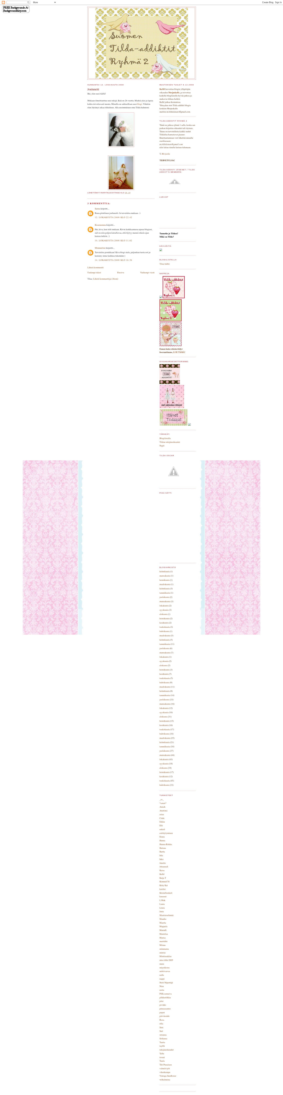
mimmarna (164, 948)
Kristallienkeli (166, 892)
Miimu (163, 945)
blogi (139, 103)
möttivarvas (165, 971)
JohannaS (164, 866)
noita (162, 989)
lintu (162, 911)
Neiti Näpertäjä (166, 982)
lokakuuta (164, 605)
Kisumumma (100, 224)
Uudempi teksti (94, 272)
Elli (161, 825)
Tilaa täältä (165, 263)
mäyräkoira (165, 967)
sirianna (163, 1034)
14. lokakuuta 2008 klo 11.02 (113, 240)
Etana (162, 836)
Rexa (162, 1019)
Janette (163, 862)
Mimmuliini (100, 247)
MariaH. (163, 930)
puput (162, 1012)
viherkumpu (165, 1072)
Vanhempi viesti (147, 272)
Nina (162, 986)
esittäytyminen (166, 833)
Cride (162, 818)
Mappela (163, 926)
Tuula (162, 1060)
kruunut (163, 896)
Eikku (162, 821)
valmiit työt (165, 1068)
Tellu (162, 1053)
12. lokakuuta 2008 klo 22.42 (113, 217)
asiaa (162, 814)
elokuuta (163, 614)
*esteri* (163, 803)
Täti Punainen (166, 1064)
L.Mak (162, 900)
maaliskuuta (165, 584)
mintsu (163, 952)
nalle (162, 974)
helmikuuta (165, 571)
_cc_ (162, 799)
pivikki (163, 1004)
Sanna (97, 208)
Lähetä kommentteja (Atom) (105, 278)
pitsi (161, 1001)
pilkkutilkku (165, 997)
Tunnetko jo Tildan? (169, 233)
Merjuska (166, 153)
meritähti (164, 941)
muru (162, 963)
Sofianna (163, 1038)
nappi (162, 978)
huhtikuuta (164, 631)
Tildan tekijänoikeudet (170, 441)
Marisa (163, 937)
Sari (161, 1030)
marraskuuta (165, 575)
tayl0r (162, 1045)
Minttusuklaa (165, 956)
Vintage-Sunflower (168, 1075)
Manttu (163, 922)
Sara (161, 1027)
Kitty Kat (164, 885)
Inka (161, 859)
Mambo (163, 918)
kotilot (163, 889)
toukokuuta (165, 626)
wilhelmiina (165, 1079)
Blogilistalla (165, 438)
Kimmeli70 (165, 881)
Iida (161, 855)
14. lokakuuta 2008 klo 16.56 (113, 260)
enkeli (162, 829)
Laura (162, 904)
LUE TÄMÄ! (179, 352)
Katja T (163, 877)
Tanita (162, 1042)
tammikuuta (165, 592)
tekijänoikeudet (167, 1049)
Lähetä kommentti (95, 267)
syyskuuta (164, 609)
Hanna (162, 840)
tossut (162, 1057)
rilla (161, 1023)
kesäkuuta (164, 622)
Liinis (162, 907)
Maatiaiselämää (166, 915)
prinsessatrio (165, 1008)
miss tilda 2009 (166, 960)
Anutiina (163, 810)
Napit (162, 445)
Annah (162, 806)
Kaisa (162, 870)
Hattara (163, 848)
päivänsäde (165, 1016)
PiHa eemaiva (166, 993)
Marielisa (164, 933)
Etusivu (120, 272)
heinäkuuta (165, 579)
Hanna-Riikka (166, 844)
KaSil (162, 874)
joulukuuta (164, 597)
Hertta (162, 851)
